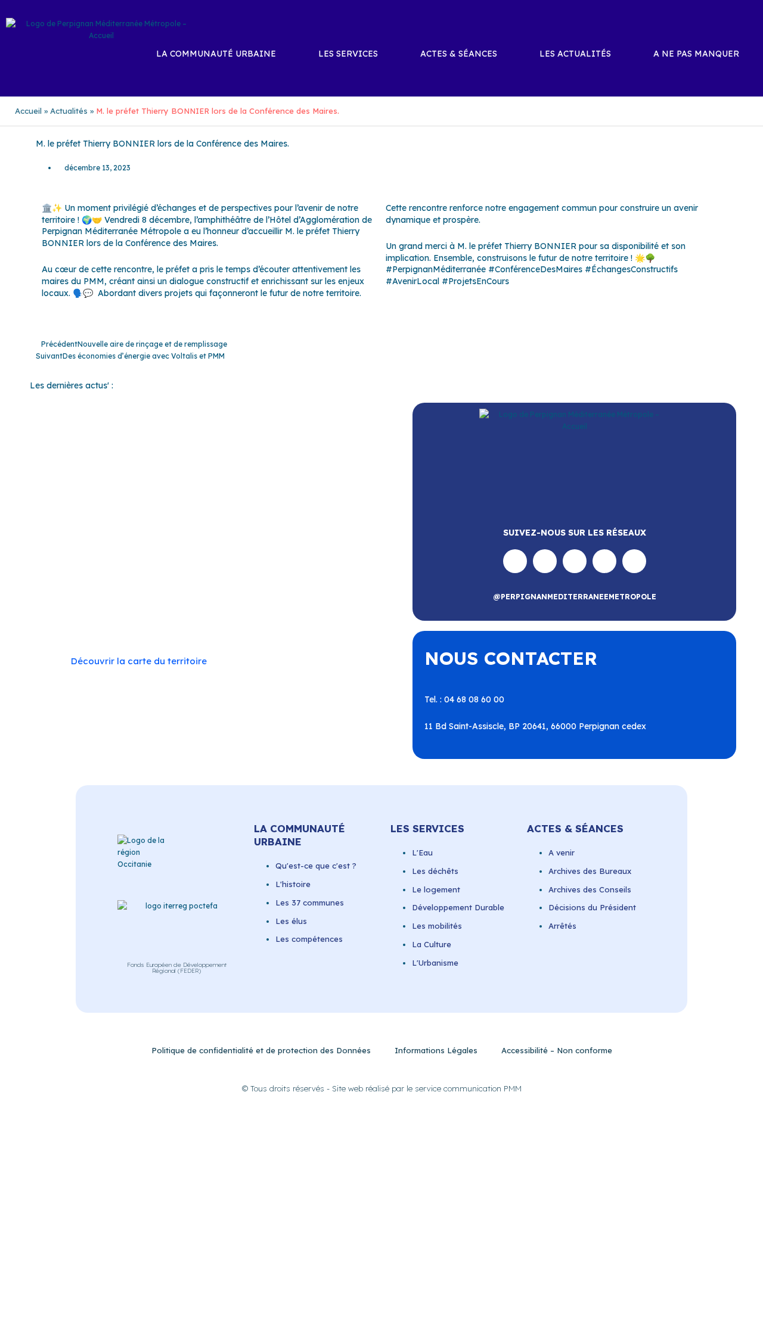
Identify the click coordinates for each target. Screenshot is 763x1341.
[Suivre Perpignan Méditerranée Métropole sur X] (634, 561)
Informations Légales (436, 1050)
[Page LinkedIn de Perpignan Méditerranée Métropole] (604, 561)
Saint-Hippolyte (278, 580)
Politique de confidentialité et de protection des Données (261, 1050)
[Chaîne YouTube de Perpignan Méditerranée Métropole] (575, 561)
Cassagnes (190, 545)
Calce (321, 533)
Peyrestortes (132, 569)
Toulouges (168, 604)
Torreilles (120, 604)
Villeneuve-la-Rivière (152, 616)
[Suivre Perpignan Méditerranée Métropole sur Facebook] (515, 561)
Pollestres (261, 569)
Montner (277, 557)
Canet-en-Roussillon (260, 533)
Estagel (102, 557)
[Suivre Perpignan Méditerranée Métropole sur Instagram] (545, 561)
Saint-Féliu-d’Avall (201, 580)
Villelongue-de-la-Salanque (252, 604)
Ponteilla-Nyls (317, 569)
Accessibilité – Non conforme (556, 1050)
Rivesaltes (77, 580)
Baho (67, 533)
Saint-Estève (132, 580)
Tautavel (74, 604)
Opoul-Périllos (331, 557)
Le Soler (201, 557)
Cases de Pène (130, 545)
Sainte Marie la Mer (265, 592)
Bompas (142, 533)
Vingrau (218, 616)
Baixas (101, 533)
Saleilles (328, 592)
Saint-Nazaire (189, 592)
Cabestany (189, 533)
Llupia (239, 557)
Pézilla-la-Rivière (199, 569)
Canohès (74, 545)
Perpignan (77, 569)
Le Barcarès (150, 557)
